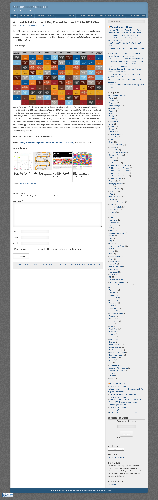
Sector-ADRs (114, 311)
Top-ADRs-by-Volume (117, 352)
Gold (111, 215)
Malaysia (112, 248)
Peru (110, 287)
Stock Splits (113, 331)
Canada (112, 126)
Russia (111, 306)
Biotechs (112, 119)
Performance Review (116, 282)
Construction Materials (117, 152)
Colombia (112, 147)
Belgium (112, 116)
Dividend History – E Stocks (119, 168)
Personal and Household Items (120, 285)
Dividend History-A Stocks (118, 173)
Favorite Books (114, 196)
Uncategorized (114, 365)
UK (110, 363)
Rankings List (114, 298)
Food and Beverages (117, 202)
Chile (111, 139)
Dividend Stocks (115, 178)
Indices (51, 16)
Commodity (113, 150)
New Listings (114, 269)
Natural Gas (113, 264)
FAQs (111, 194)
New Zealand (114, 272)
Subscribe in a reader (117, 457)
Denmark (112, 160)
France (111, 204)
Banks (111, 113)
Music (111, 259)
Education (81, 16)
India (111, 228)
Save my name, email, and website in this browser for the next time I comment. (48, 249)
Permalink (34, 183)
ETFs (111, 186)
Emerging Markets (116, 183)
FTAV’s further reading (117, 386)
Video (111, 378)
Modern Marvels (115, 256)
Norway (112, 274)
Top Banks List (114, 347)
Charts (22, 183)
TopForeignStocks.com (30, 7)
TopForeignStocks (116, 355)
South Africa (113, 319)
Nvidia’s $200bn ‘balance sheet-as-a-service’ (126, 399)
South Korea (113, 321)
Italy (110, 241)
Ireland (111, 235)
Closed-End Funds (116, 145)
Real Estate (113, 300)
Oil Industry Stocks (116, 280)
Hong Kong (113, 225)
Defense (112, 158)
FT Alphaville (117, 383)
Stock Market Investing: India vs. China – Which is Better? (34, 264)
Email (15, 237)
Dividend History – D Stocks (119, 165)
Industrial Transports (117, 233)
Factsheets (113, 191)
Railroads (112, 295)
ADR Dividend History (117, 95)
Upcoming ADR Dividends (118, 368)
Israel (111, 238)
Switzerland (113, 339)
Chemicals (113, 137)
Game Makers (114, 209)
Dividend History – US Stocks (112, 16)
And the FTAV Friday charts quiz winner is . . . (125, 402)
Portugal (112, 293)
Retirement (113, 303)
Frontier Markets (115, 207)
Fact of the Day (114, 189)
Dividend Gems (114, 163)
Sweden (112, 337)
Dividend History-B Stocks (118, 176)
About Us (70, 16)
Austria (111, 111)
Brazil (111, 124)
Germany (112, 212)
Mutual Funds (114, 261)
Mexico (111, 251)
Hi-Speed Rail (114, 222)
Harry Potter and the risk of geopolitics (123, 412)
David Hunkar (23, 25)
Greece (112, 217)
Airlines (112, 100)
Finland (111, 199)
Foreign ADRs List (26, 16)
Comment (27, 183)
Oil (110, 277)
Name (15, 231)
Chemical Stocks (115, 134)
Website (16, 243)
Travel (111, 360)
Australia (112, 108)
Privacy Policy (113, 484)
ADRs (111, 98)
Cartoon (112, 129)
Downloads (40, 16)
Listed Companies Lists (136, 16)
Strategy (112, 334)
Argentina (112, 103)
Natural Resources (116, 267)
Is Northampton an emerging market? (123, 410)
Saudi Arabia (113, 308)
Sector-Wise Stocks (116, 313)
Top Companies (115, 350)
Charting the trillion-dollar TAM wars (122, 394)
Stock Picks (113, 329)
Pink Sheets (113, 290)
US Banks (112, 373)
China (111, 142)
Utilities (112, 376)
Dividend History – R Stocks (119, 171)
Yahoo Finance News (121, 27)
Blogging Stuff (114, 121)
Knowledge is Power (116, 246)
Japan (111, 243)
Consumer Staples (116, 155)
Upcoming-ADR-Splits (117, 370)
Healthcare (113, 220)
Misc (110, 254)
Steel (111, 326)
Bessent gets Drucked (117, 405)
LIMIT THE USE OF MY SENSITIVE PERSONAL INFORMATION (89, 490)
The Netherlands (115, 344)
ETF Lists (60, 16)
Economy (112, 181)
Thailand (112, 342)
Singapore (113, 316)
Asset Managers (115, 106)
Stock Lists (93, 16)
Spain (111, 324)
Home (14, 16)
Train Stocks (113, 357)
